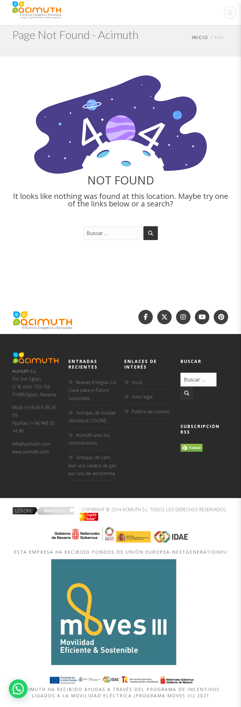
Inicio (200, 37)
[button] (18, 688)
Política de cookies (151, 411)
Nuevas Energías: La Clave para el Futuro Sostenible (92, 390)
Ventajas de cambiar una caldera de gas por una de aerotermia (92, 465)
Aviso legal (142, 397)
